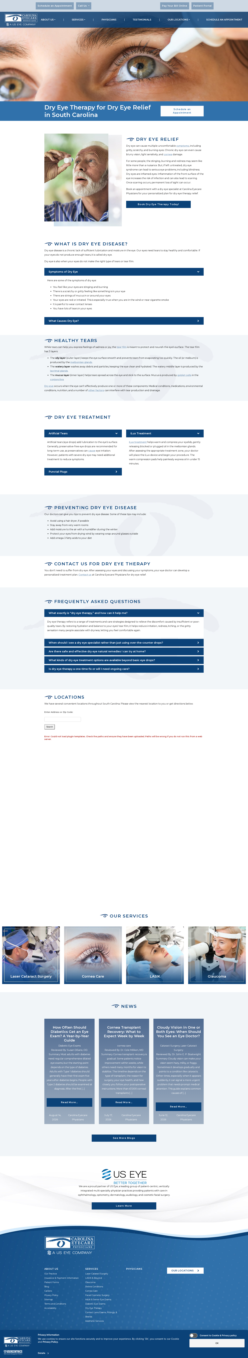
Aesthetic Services (94, 1321)
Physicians (109, 19)
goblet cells (184, 375)
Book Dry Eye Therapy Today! (158, 204)
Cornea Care (91, 1291)
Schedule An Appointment (224, 19)
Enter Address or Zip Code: (58, 712)
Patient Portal (202, 5)
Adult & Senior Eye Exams (98, 1299)
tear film (122, 347)
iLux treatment (138, 442)
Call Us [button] (83, 5)
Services (78, 19)
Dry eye (49, 386)
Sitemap (48, 1299)
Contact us (85, 574)
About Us (47, 19)
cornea (168, 154)
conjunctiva (57, 379)
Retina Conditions (94, 1286)
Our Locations (178, 19)
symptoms (182, 145)
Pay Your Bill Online (174, 5)
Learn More (124, 1205)
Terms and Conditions (55, 1304)
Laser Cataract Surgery (96, 1273)
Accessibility (50, 1308)
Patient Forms (51, 1282)
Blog (46, 1286)
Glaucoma (90, 1282)
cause (91, 450)
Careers (48, 1291)
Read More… (76, 1102)
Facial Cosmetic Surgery (97, 1295)
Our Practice (50, 1273)
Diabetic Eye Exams (95, 1304)
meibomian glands (81, 362)
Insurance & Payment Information (61, 1278)
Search (49, 727)
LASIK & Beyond (93, 1278)
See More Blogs (124, 1138)
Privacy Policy (51, 1295)
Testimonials (142, 19)
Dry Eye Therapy (93, 1308)
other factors (96, 390)
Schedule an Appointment (55, 5)
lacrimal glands (59, 371)
